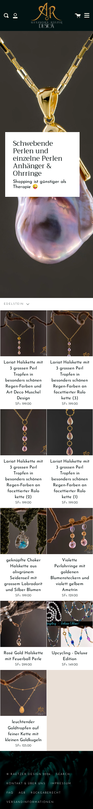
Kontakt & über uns (25, 783)
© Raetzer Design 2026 (28, 774)
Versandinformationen (30, 802)
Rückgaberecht (46, 792)
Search (63, 774)
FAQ (9, 792)
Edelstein (14, 304)
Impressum (61, 783)
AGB (22, 792)
